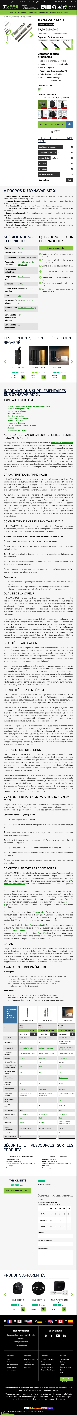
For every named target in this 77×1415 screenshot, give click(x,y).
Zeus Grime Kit (39, 933)
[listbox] (55, 90)
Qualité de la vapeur (15, 413)
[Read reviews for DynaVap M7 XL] (44, 34)
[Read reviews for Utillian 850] (18, 372)
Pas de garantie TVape (27, 307)
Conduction (22, 269)
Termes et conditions (47, 1367)
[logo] (9, 7)
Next (72, 44)
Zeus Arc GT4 (38, 367)
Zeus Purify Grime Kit (59, 1301)
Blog (61, 1372)
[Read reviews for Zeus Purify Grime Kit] (59, 1305)
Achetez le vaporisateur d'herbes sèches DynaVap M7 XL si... (30, 406)
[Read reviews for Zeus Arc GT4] (38, 372)
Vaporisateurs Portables (10, 18)
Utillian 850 (18, 367)
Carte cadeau (27, 1367)
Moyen (61, 1083)
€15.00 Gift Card (44, 98)
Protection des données (47, 1359)
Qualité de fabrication (16, 416)
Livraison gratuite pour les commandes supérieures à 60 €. (30, 8)
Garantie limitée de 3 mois (27, 1053)
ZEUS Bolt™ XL (38, 1300)
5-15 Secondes (24, 276)
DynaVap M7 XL (27, 1020)
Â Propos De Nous (65, 1367)
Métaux (21, 284)
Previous (6, 362)
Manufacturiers (28, 1362)
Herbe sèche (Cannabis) (27, 257)
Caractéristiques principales (18, 409)
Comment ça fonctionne (17, 411)
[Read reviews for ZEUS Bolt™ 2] (18, 1305)
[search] (43, 7)
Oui (19, 325)
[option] (39, 89)
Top (72, 1406)
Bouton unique (63, 1078)
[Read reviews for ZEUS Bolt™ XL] (38, 1305)
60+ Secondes (63, 1114)
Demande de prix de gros (31, 1359)
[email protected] (15, 1162)
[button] (54, 7)
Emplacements (64, 1359)
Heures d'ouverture (21, 1345)
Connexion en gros (29, 1365)
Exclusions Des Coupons (48, 1370)
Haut (60, 1100)
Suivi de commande (12, 1365)
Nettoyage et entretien (16, 421)
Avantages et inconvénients (18, 430)
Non (19, 315)
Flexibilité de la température (18, 418)
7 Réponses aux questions (60, 33)
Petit (19, 296)
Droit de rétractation (46, 1365)
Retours (62, 1365)
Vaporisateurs (26, 16)
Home (5, 16)
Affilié (8, 1359)
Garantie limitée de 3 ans (66, 1053)
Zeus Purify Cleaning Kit (35, 925)
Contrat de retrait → (65, 1379)
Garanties (43, 1362)
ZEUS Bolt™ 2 (18, 1300)
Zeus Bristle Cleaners (17, 930)
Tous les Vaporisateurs (14, 16)
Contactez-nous (64, 1362)
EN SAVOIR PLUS (55, 80)
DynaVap (21, 248)
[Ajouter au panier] (23, 377)
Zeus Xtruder (38, 912)
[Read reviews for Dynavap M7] (47, 1038)
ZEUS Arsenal (63, 1058)
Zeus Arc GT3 (59, 367)
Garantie (11, 428)
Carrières (62, 1370)
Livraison (9, 1362)
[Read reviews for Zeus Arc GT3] (59, 372)
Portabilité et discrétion (16, 423)
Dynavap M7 (47, 1020)
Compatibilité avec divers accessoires (22, 425)
